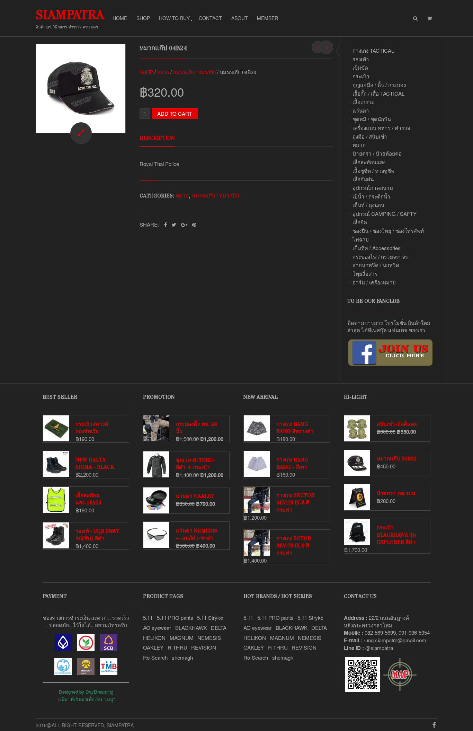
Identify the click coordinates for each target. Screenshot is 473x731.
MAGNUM (182, 637)
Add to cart (174, 113)
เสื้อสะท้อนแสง (368, 162)
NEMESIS (209, 637)
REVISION (203, 647)
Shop (143, 18)
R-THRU (177, 647)
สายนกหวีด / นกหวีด (375, 264)
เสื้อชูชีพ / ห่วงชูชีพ (373, 170)
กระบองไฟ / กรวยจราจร (380, 256)
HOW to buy (174, 18)
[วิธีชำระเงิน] (63, 649)
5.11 (148, 617)
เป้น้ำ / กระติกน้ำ (371, 196)
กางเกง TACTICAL (373, 50)
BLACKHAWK (191, 627)
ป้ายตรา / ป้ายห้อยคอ (377, 153)
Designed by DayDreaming (86, 691)
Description (157, 138)
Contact (210, 18)
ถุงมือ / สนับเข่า (369, 136)
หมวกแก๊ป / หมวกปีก (194, 72)
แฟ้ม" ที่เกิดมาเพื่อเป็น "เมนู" (86, 699)
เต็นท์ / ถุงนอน (368, 205)
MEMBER (267, 18)
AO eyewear (157, 627)
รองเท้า (360, 59)
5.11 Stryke (210, 617)
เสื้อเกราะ (363, 101)
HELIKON (154, 637)
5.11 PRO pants (175, 617)
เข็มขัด (360, 67)
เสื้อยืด (359, 222)
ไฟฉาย (360, 239)
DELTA (218, 627)
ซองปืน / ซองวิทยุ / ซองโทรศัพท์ (388, 230)
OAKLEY (153, 647)
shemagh (182, 657)
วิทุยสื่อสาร (364, 273)
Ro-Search (155, 657)
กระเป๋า (360, 76)
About (239, 18)
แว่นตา (360, 110)
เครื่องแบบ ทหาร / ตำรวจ (381, 127)
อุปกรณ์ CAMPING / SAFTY (384, 213)
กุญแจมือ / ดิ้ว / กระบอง (379, 84)
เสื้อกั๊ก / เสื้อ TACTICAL (378, 93)
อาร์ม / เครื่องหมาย (374, 282)
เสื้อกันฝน (363, 179)
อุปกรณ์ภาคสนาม (372, 187)
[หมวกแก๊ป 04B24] (81, 89)
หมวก (359, 144)
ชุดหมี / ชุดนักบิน (371, 119)
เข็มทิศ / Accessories (376, 248)
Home (120, 18)
